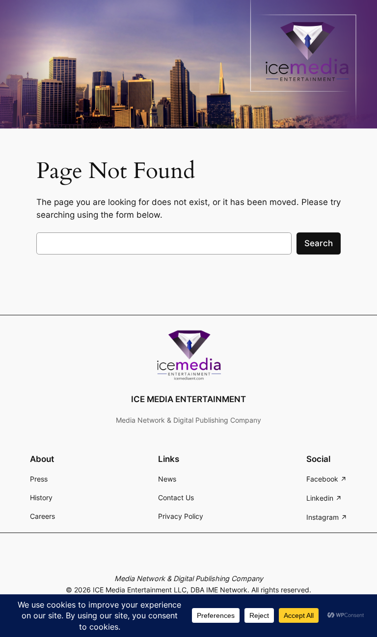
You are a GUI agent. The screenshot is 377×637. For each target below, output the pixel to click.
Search (318, 243)
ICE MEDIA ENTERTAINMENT (188, 399)
